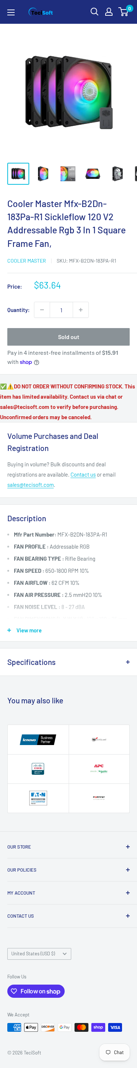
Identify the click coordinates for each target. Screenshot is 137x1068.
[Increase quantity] (80, 309)
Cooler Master (26, 260)
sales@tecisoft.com (30, 484)
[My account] (109, 12)
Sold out (68, 336)
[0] (123, 11)
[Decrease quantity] (42, 309)
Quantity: (18, 310)
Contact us (83, 474)
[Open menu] (11, 12)
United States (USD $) (33, 953)
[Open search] (95, 12)
